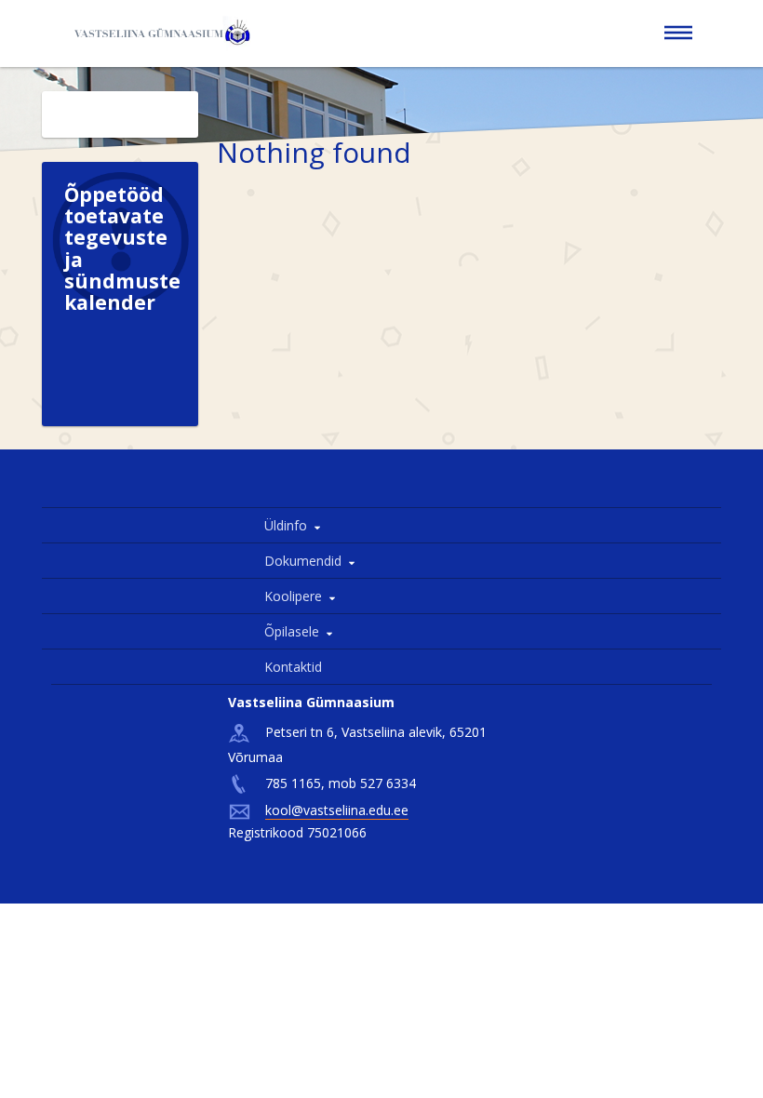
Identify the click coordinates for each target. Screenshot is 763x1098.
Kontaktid (293, 667)
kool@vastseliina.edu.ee (336, 810)
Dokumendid (302, 560)
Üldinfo (285, 525)
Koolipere (293, 596)
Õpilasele (291, 631)
